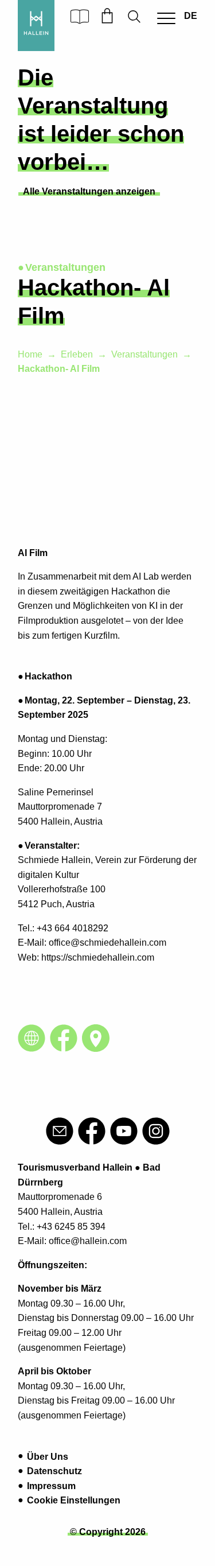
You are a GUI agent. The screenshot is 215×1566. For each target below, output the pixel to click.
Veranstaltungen (144, 354)
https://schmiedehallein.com (96, 957)
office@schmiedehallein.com (107, 942)
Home (30, 354)
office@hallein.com (88, 1241)
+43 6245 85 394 (71, 1226)
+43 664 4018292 (74, 928)
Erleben (77, 354)
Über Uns (47, 1457)
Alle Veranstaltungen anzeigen (89, 191)
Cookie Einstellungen (73, 1500)
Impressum (51, 1486)
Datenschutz (54, 1471)
